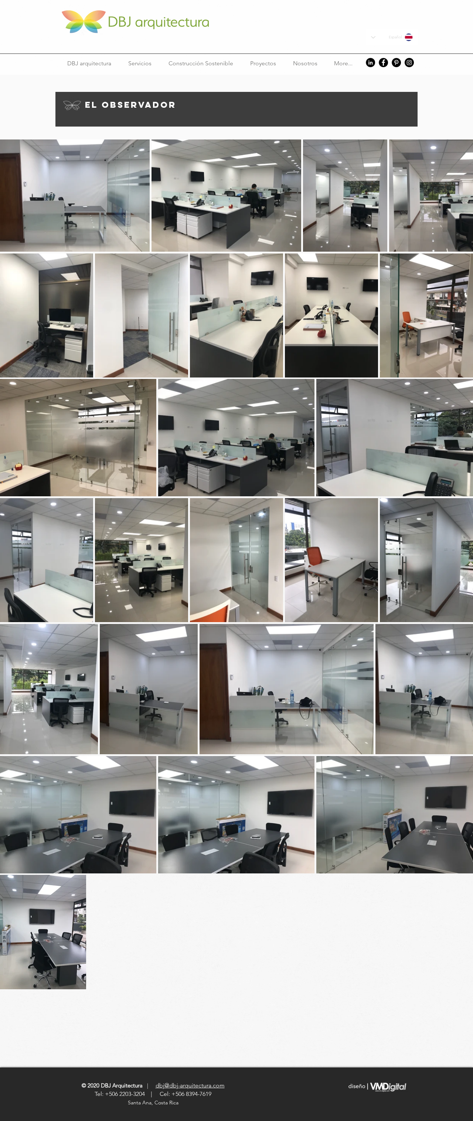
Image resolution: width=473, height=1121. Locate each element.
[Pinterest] (396, 62)
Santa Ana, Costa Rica (154, 1102)
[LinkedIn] (370, 62)
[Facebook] (383, 62)
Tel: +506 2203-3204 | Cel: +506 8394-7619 (153, 1093)
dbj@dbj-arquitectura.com (190, 1085)
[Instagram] (409, 62)
